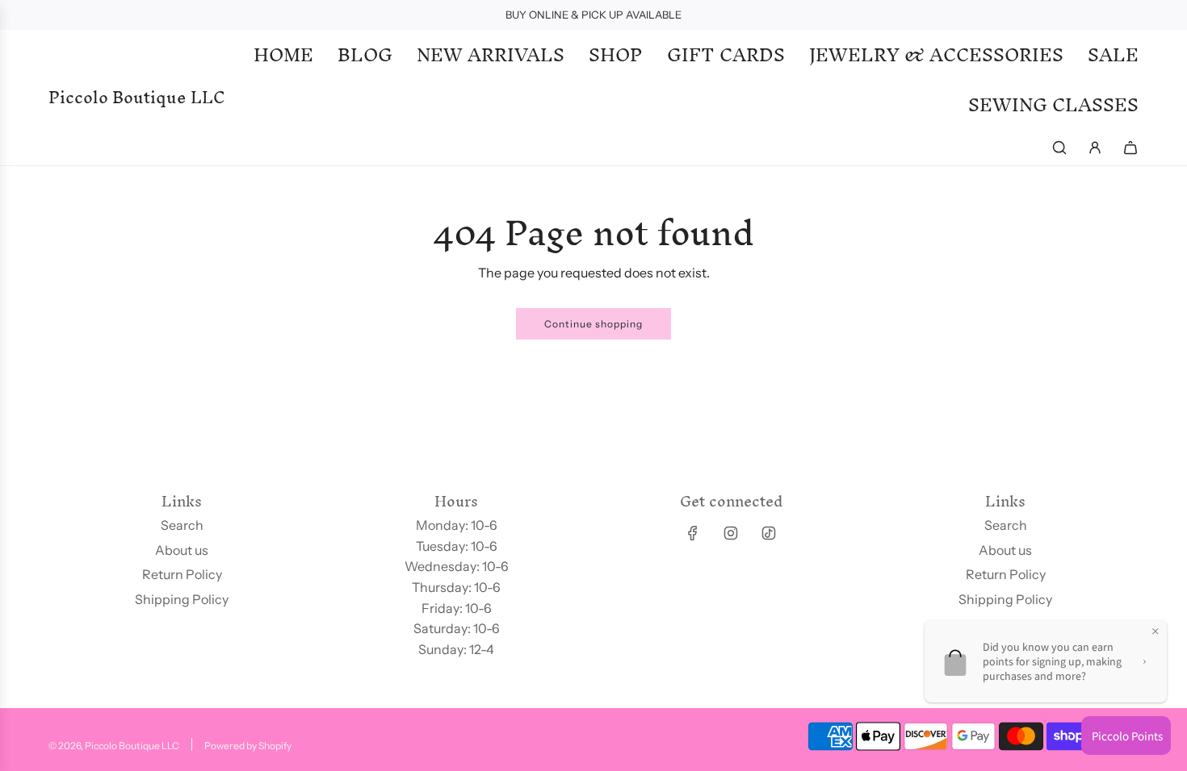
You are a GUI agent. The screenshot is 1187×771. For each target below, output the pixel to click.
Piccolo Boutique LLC (136, 97)
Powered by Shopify (248, 746)
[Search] (1059, 147)
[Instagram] (731, 533)
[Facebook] (693, 533)
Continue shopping (593, 324)
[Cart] (1130, 147)
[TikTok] (768, 533)
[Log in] (1095, 147)
